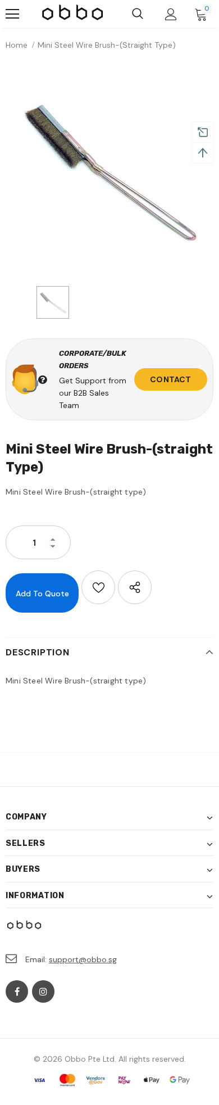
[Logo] (73, 14)
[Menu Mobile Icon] (12, 14)
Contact (170, 379)
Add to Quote (42, 593)
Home (17, 45)
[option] (109, 171)
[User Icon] (171, 14)
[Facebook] (17, 991)
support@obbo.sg (83, 959)
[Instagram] (43, 991)
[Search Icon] (137, 14)
